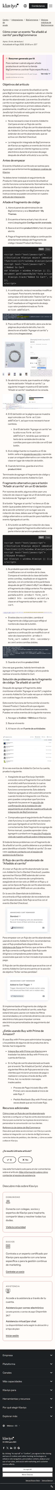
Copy (48, 249)
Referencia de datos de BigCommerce (21, 1127)
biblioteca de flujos (12, 947)
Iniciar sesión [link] (12, 1335)
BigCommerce (32, 20)
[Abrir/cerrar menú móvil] (50, 6)
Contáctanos (38, 6)
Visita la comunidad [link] (16, 1227)
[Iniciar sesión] (25, 5)
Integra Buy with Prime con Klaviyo (25, 1051)
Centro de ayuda (6, 22)
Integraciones (17, 20)
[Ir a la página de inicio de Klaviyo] (11, 6)
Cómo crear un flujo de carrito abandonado (24, 1113)
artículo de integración (14, 197)
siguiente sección (32, 454)
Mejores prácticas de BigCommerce (47, 22)
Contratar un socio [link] (15, 1271)
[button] (27, 317)
